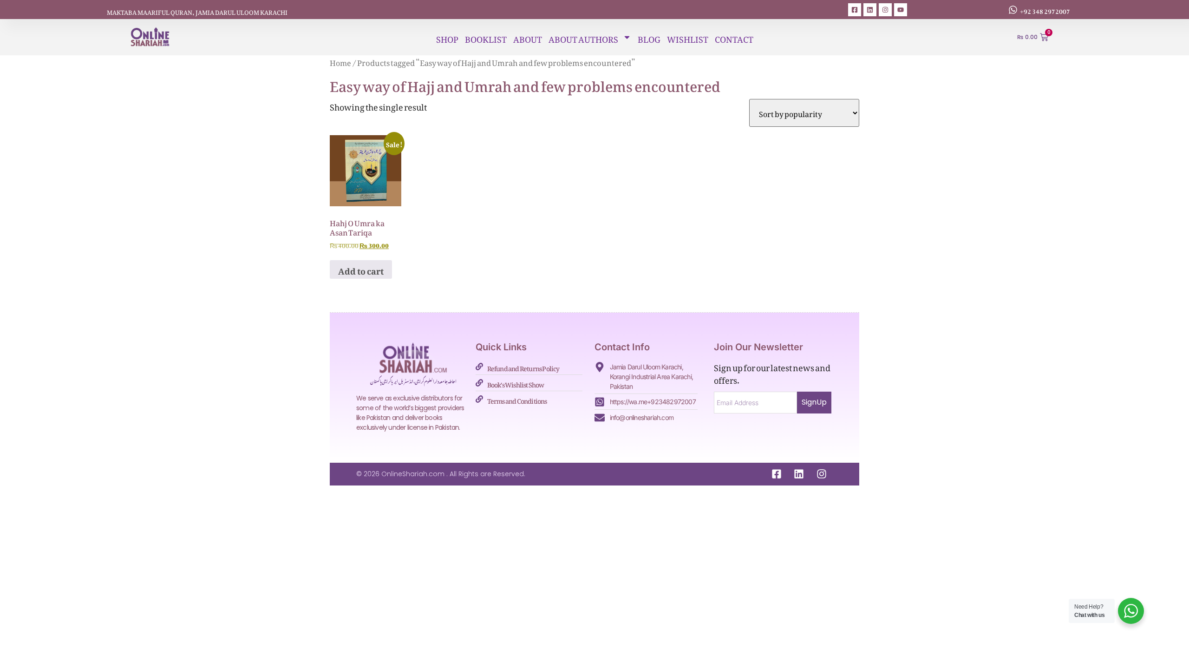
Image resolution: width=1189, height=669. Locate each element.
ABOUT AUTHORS (583, 37)
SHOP (447, 37)
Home (340, 61)
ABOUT (527, 37)
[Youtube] (900, 9)
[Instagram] (885, 9)
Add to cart (361, 269)
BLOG (649, 37)
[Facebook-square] (854, 9)
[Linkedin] (869, 9)
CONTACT (734, 37)
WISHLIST (687, 37)
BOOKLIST (486, 37)
